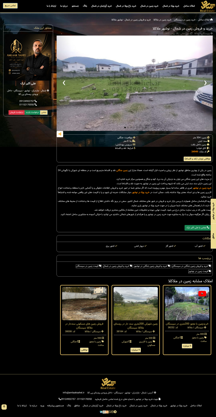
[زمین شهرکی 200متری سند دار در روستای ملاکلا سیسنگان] (136, 304)
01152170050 (27, 105)
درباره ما (64, 6)
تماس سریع (10, 5)
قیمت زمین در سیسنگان (87, 266)
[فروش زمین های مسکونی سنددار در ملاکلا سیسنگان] (84, 304)
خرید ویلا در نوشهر (140, 192)
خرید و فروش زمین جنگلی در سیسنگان (190, 266)
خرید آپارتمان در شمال (101, 6)
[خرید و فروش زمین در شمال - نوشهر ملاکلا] (135, 83)
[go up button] (4, 407)
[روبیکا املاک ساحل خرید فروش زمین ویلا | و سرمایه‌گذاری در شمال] (104, 412)
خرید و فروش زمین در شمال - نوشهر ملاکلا (131, 20)
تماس (43, 112)
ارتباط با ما (51, 6)
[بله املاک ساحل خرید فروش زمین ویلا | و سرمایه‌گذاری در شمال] (101, 412)
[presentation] (64, 83)
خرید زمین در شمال (149, 6)
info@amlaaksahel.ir (73, 393)
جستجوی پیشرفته (55, 406)
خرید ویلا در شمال (171, 6)
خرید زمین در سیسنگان (184, 20)
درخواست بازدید (32, 112)
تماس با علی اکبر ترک (196, 228)
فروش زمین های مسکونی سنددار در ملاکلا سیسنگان (84, 326)
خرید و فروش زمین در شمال (116, 266)
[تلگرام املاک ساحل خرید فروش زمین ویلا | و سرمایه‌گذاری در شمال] (115, 412)
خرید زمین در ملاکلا (162, 20)
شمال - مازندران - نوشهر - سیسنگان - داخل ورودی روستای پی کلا (27, 92)
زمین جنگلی (121, 170)
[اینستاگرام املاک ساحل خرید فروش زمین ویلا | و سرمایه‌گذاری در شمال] (112, 412)
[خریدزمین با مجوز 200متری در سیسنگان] (187, 304)
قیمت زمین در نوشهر (199, 271)
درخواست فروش (16, 112)
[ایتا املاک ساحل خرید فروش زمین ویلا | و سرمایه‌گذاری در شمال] (107, 412)
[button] (125, 127)
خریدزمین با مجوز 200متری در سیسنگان (187, 324)
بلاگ (85, 6)
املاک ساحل (189, 6)
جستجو (75, 6)
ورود (42, 406)
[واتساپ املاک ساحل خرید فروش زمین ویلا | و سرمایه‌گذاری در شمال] (109, 412)
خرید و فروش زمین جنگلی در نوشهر (151, 266)
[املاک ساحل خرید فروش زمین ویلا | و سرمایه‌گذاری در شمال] (207, 6)
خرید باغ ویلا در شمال (126, 6)
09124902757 (27, 101)
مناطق (77, 406)
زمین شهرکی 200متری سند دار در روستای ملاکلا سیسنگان (136, 326)
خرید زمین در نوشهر (202, 188)
